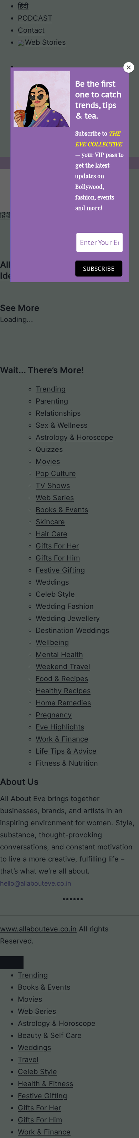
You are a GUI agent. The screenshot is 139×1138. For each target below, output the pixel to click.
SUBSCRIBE (98, 268)
